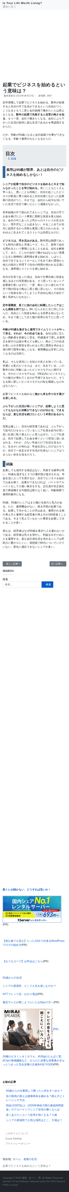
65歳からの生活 (12, 977)
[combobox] (22, 584)
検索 (5, 579)
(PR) (55, 1029)
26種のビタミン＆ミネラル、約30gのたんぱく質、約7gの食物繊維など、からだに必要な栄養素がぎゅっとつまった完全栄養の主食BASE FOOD (34, 1060)
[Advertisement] (34, 45)
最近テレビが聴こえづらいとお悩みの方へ (28, 1002)
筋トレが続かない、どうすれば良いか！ (27, 889)
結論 (13, 158)
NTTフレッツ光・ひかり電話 (20, 994)
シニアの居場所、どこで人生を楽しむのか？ (29, 985)
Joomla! (7, 1181)
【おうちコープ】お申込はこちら (23, 961)
